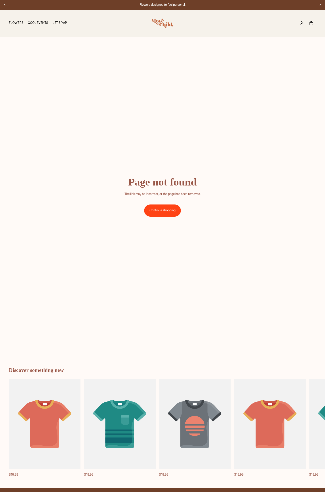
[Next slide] (320, 5)
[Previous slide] (5, 5)
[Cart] (311, 23)
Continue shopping (162, 210)
